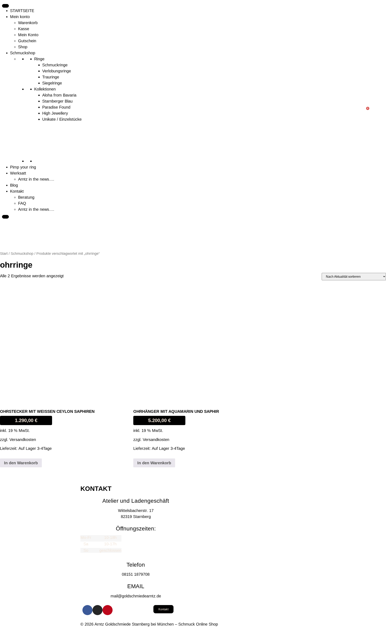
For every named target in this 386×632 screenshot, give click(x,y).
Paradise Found (56, 107)
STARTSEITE (22, 10)
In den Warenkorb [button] (21, 463)
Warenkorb (28, 23)
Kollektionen (45, 89)
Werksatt (18, 173)
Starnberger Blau (57, 101)
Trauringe (50, 77)
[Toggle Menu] (5, 6)
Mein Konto (28, 35)
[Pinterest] (108, 610)
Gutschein (27, 41)
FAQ (22, 203)
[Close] (5, 217)
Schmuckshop (22, 53)
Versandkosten (22, 439)
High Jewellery (55, 113)
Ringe (39, 59)
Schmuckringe (55, 65)
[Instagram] (97, 610)
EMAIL (135, 586)
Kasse (23, 29)
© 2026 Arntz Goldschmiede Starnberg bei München (127, 624)
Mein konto (20, 16)
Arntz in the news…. (36, 179)
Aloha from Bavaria (59, 95)
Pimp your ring (23, 167)
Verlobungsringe (56, 71)
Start (4, 253)
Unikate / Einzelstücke (62, 119)
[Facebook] (87, 610)
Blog (14, 185)
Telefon (135, 565)
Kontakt (17, 191)
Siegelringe (52, 83)
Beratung (26, 197)
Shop (22, 47)
